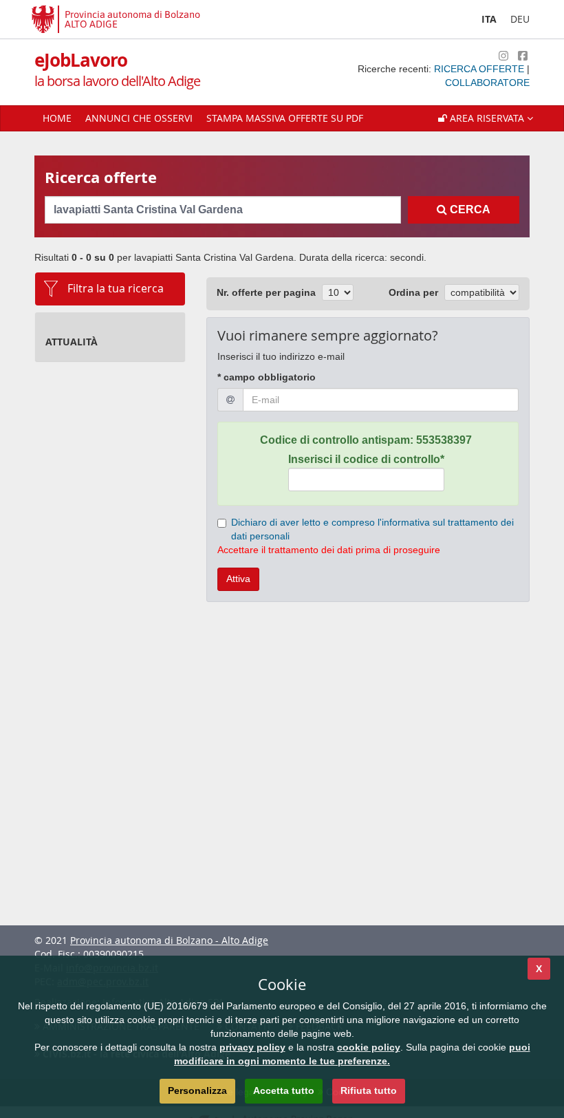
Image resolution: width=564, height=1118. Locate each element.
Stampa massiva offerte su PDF (284, 118)
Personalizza (197, 1090)
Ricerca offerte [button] (480, 68)
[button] (486, 118)
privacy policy (252, 1047)
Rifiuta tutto (368, 1090)
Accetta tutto (283, 1090)
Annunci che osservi (139, 118)
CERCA (468, 209)
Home (57, 118)
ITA (489, 18)
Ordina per (413, 292)
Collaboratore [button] (487, 82)
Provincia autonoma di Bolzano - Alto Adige (169, 940)
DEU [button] (520, 18)
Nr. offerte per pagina (266, 292)
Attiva (238, 578)
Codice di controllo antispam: (366, 440)
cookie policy (368, 1047)
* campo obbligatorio (266, 377)
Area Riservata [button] (487, 118)
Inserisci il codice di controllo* (366, 459)
